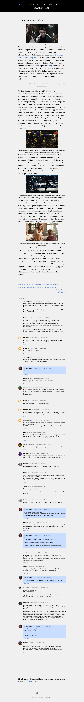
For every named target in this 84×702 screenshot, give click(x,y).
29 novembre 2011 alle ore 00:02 (39, 602)
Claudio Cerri (27, 409)
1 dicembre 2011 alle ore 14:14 (35, 642)
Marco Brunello (27, 420)
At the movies (33, 284)
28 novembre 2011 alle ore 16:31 (36, 500)
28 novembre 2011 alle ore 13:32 (39, 453)
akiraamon (26, 453)
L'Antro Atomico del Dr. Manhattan (42, 6)
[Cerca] (65, 4)
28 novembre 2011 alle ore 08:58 (39, 318)
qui (36, 66)
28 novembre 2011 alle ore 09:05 (37, 348)
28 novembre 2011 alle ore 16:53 (38, 522)
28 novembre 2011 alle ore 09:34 (39, 357)
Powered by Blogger (43, 693)
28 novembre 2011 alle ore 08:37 (39, 301)
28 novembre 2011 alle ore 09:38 (42, 368)
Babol (25, 642)
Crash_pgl (26, 337)
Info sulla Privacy (31, 681)
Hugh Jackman (54, 284)
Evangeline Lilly (43, 284)
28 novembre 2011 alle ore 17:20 (42, 577)
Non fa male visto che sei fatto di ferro (30, 287)
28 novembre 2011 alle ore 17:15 (38, 566)
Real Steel (47, 287)
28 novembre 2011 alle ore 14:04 (37, 472)
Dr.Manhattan (28, 368)
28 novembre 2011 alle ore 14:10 (37, 486)
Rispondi (25, 314)
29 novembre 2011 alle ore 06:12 (42, 626)
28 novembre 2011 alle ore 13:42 (39, 463)
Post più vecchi (60, 291)
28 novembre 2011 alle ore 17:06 (42, 535)
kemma (25, 348)
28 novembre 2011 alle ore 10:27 (42, 420)
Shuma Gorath (27, 444)
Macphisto (26, 587)
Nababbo (25, 387)
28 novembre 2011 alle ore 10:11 (41, 409)
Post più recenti (60, 289)
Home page (62, 292)
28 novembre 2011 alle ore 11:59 (36, 432)
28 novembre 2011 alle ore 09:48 (38, 387)
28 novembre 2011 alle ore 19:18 (39, 587)
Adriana (25, 284)
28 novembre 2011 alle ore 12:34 (41, 444)
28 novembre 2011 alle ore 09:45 (39, 378)
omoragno (26, 602)
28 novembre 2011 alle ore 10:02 (37, 400)
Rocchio (53, 287)
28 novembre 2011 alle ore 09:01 (39, 337)
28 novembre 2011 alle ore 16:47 (42, 509)
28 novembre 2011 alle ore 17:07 (38, 553)
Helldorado (26, 318)
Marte (25, 500)
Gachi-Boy (26, 463)
